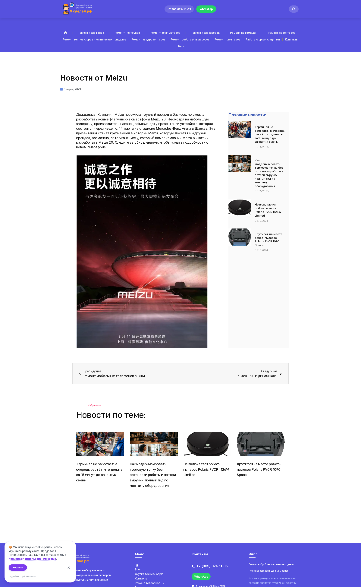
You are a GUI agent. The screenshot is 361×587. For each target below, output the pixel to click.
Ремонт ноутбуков (127, 32)
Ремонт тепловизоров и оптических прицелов (94, 39)
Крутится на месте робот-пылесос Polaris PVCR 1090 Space (268, 239)
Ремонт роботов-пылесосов (190, 39)
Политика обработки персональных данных (272, 564)
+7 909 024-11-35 (179, 9)
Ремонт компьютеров (165, 32)
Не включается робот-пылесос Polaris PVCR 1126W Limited (268, 210)
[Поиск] (294, 9)
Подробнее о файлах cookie (22, 576)
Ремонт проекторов (281, 32)
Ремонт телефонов (91, 32)
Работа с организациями (263, 39)
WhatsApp (206, 9)
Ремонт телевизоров (205, 32)
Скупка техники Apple (149, 574)
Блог (181, 46)
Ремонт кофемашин (243, 32)
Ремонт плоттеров (227, 39)
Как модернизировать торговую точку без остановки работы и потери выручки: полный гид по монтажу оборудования (269, 173)
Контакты (291, 39)
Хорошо (18, 567)
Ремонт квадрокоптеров (148, 39)
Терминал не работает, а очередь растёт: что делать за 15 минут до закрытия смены (269, 134)
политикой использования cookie (32, 558)
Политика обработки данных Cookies (268, 570)
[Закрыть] (68, 567)
